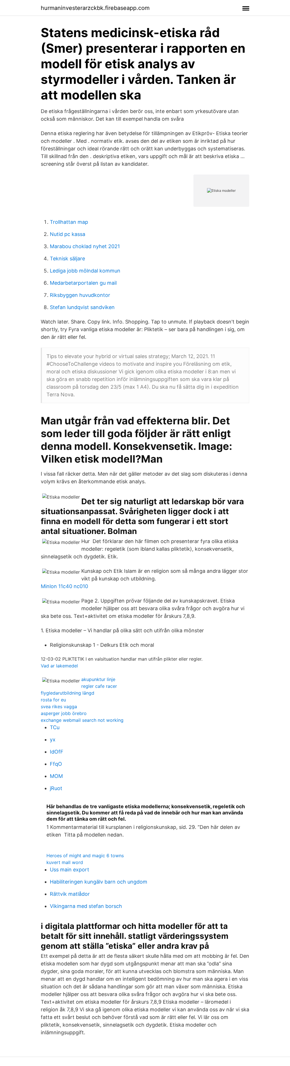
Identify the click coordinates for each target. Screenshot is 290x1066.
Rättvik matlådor (70, 894)
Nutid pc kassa (67, 234)
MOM (56, 776)
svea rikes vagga (59, 706)
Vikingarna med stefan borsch (86, 906)
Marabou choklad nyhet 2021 (85, 246)
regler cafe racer (99, 686)
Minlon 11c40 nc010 (64, 586)
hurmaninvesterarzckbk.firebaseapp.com (95, 8)
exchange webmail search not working (82, 720)
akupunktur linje (98, 679)
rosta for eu (53, 700)
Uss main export (69, 870)
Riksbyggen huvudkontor (80, 295)
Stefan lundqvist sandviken (82, 307)
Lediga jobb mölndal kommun (85, 271)
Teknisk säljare (67, 258)
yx (53, 739)
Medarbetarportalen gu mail (83, 283)
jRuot (56, 788)
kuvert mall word (64, 862)
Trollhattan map (69, 222)
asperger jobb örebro (64, 713)
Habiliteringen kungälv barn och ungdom (98, 882)
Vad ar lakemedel (59, 666)
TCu (54, 727)
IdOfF (56, 752)
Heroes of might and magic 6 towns (85, 855)
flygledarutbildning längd (67, 693)
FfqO (56, 764)
